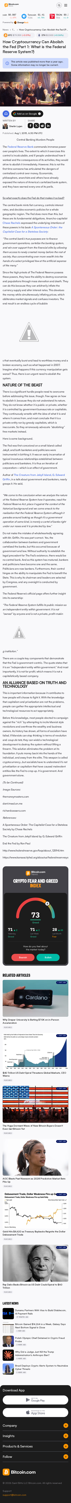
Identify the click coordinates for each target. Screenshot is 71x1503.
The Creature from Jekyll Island (32, 474)
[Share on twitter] (36, 125)
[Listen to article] (6, 113)
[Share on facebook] (30, 125)
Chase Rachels (11, 222)
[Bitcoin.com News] (11, 5)
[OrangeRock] (21, 22)
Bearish (23, 957)
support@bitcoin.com (14, 1494)
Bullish (48, 957)
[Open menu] (65, 5)
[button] (39, 114)
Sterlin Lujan (15, 126)
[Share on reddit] (42, 125)
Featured (14, 29)
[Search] (59, 5)
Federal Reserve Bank (20, 146)
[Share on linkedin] (48, 125)
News (6, 29)
